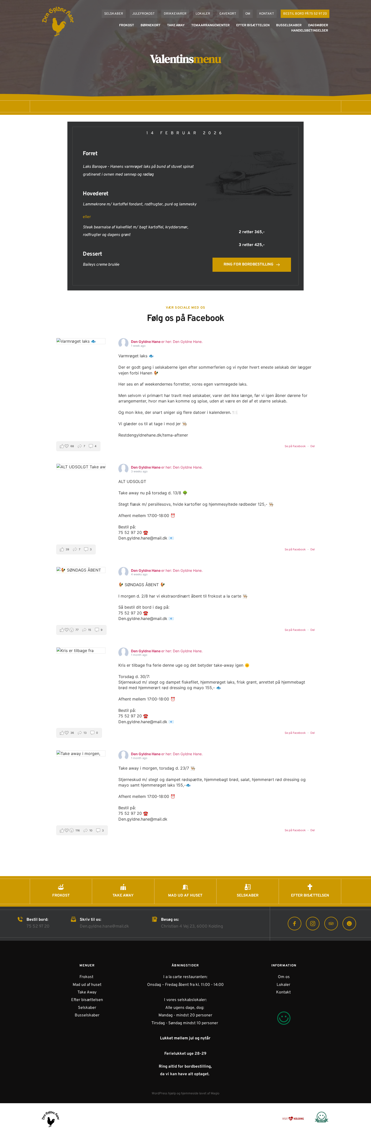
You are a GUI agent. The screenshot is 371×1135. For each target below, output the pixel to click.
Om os (284, 977)
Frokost (86, 977)
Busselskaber (87, 1015)
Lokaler (284, 984)
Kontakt (283, 992)
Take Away (86, 992)
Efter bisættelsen (87, 1000)
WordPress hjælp (164, 1094)
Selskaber (87, 1007)
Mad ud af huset (87, 984)
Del (312, 446)
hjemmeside (189, 1094)
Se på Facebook (295, 446)
